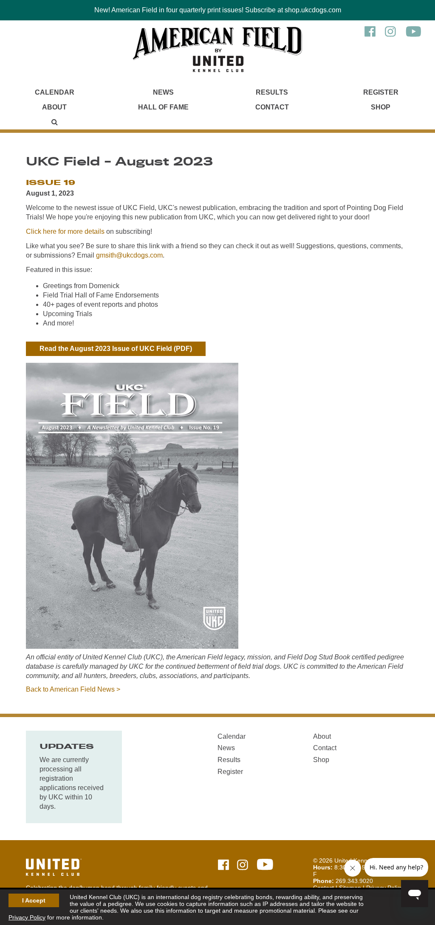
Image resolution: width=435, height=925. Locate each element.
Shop (380, 107)
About (54, 107)
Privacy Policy (26, 917)
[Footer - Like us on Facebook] (223, 865)
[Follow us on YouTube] (413, 35)
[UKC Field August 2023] (132, 646)
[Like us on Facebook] (370, 35)
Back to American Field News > (73, 689)
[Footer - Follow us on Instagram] (243, 865)
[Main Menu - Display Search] (54, 122)
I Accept (33, 900)
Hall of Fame (163, 107)
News (163, 92)
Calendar (54, 92)
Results (272, 92)
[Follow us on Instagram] (390, 35)
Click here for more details (65, 231)
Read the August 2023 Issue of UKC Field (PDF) (116, 348)
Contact (272, 107)
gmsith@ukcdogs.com (129, 255)
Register (380, 92)
